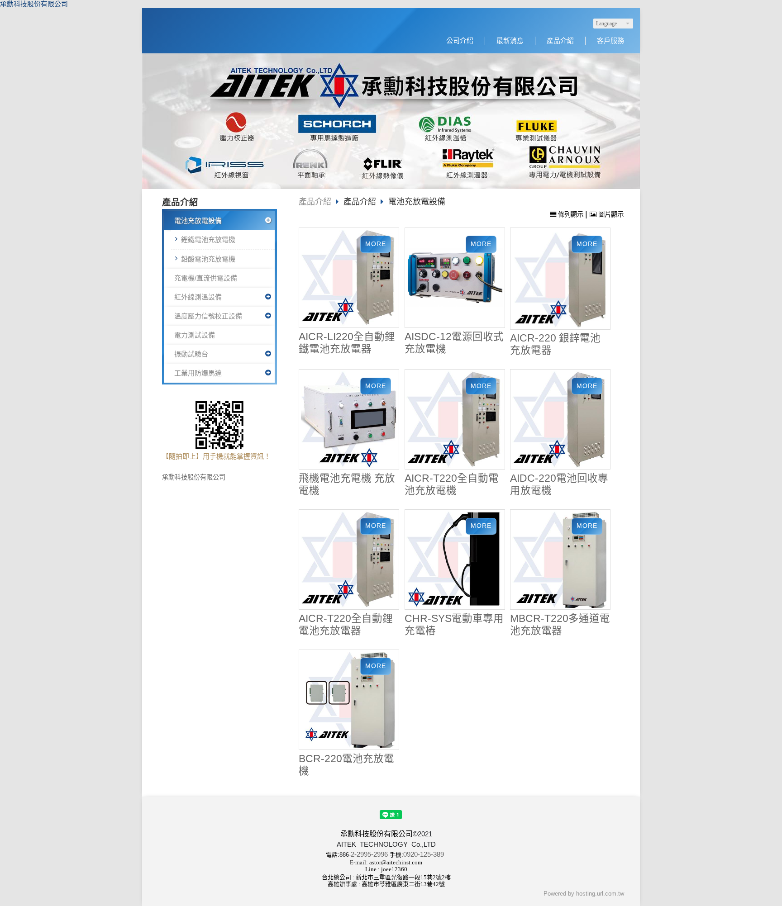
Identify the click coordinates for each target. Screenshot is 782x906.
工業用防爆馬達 (198, 373)
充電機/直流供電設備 (205, 278)
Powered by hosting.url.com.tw (584, 893)
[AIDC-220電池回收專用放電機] (560, 419)
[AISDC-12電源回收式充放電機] (454, 278)
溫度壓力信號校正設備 (208, 316)
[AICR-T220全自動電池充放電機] (454, 419)
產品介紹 (315, 201)
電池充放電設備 (198, 220)
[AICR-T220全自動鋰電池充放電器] (349, 560)
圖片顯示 (610, 214)
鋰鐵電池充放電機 (208, 239)
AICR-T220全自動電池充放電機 (452, 484)
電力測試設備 (194, 335)
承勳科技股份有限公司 (34, 4)
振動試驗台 (191, 354)
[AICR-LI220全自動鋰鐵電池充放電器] (349, 278)
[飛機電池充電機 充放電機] (349, 419)
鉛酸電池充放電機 (208, 259)
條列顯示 (570, 214)
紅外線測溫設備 (198, 297)
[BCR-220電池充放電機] (349, 700)
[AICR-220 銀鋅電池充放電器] (560, 278)
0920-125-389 (423, 854)
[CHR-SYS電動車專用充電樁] (454, 560)
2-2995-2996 (369, 854)
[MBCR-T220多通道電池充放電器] (560, 560)
